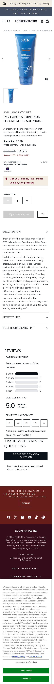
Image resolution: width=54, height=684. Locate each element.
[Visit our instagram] (22, 517)
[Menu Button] (3, 21)
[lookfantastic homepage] (26, 21)
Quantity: (9, 194)
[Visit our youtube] (29, 517)
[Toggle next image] (49, 59)
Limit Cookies (26, 670)
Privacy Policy (18, 656)
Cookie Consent (26, 555)
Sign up (26, 503)
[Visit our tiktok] (36, 517)
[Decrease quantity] (7, 200)
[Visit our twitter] (15, 517)
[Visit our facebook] (8, 517)
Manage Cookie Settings (26, 662)
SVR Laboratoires (17, 112)
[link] (42, 21)
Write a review (10, 144)
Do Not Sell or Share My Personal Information (26, 559)
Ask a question (28, 144)
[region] (26, 631)
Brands (16, 30)
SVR (26, 30)
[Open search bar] (8, 21)
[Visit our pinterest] (43, 517)
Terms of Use (35, 656)
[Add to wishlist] (42, 214)
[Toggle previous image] (2, 59)
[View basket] (47, 21)
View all (44, 162)
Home (6, 30)
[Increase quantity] (26, 200)
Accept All (26, 679)
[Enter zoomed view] (47, 79)
